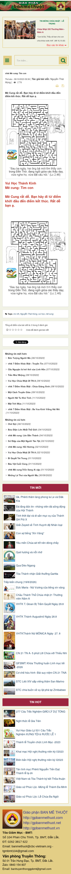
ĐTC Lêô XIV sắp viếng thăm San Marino (40, 681)
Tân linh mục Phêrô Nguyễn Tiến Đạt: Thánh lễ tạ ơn (38, 771)
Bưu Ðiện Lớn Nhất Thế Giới (22, 429)
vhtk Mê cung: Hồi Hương (21, 446)
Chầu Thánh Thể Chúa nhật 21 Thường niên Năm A (39, 597)
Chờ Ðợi (12, 424)
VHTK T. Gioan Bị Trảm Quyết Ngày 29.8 (40, 604)
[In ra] (57, 85)
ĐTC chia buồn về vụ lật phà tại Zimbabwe (41, 690)
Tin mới (35, 487)
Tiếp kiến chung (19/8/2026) (20, 582)
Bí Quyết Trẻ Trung (17, 458)
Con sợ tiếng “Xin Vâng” (30, 533)
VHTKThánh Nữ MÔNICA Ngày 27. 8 (38, 633)
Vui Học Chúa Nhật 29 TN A (22, 380)
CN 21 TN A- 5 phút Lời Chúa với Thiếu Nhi (41, 653)
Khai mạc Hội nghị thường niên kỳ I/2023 (40, 751)
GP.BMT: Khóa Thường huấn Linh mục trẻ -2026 (40, 665)
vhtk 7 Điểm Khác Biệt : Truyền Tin (25, 363)
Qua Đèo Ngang (25, 565)
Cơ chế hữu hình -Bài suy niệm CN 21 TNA (41, 672)
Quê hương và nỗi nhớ (29, 552)
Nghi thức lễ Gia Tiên (28, 721)
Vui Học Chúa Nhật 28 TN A (22, 452)
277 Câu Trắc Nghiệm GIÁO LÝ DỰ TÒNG (40, 711)
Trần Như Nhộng (16, 375)
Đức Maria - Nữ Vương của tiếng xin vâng (40, 587)
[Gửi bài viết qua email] (51, 85)
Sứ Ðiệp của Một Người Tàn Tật (24, 441)
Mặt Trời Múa (14, 403)
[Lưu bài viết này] (63, 85)
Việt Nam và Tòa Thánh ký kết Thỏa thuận (40, 779)
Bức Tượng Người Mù (19, 357)
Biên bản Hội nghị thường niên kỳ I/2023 (39, 760)
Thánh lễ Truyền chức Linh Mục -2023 (38, 742)
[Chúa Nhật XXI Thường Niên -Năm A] (20, 30)
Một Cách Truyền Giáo (19, 392)
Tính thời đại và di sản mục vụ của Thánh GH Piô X (40, 517)
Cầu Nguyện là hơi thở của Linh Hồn (26, 369)
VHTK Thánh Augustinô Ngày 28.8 (36, 616)
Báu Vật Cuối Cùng (17, 463)
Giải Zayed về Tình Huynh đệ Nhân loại (39, 525)
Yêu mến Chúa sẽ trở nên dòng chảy (37, 543)
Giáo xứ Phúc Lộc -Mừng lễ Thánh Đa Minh (41, 787)
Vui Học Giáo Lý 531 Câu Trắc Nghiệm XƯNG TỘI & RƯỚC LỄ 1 (36, 732)
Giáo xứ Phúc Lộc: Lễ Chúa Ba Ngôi (37, 796)
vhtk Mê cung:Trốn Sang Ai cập (24, 469)
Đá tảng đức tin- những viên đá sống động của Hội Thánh (40, 508)
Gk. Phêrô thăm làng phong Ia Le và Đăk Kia (39, 499)
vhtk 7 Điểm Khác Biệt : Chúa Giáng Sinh (29, 386)
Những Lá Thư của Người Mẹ (23, 475)
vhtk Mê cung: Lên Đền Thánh (23, 435)
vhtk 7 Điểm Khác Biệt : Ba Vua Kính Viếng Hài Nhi (34, 409)
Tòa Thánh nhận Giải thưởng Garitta (37, 574)
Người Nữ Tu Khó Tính (19, 397)
